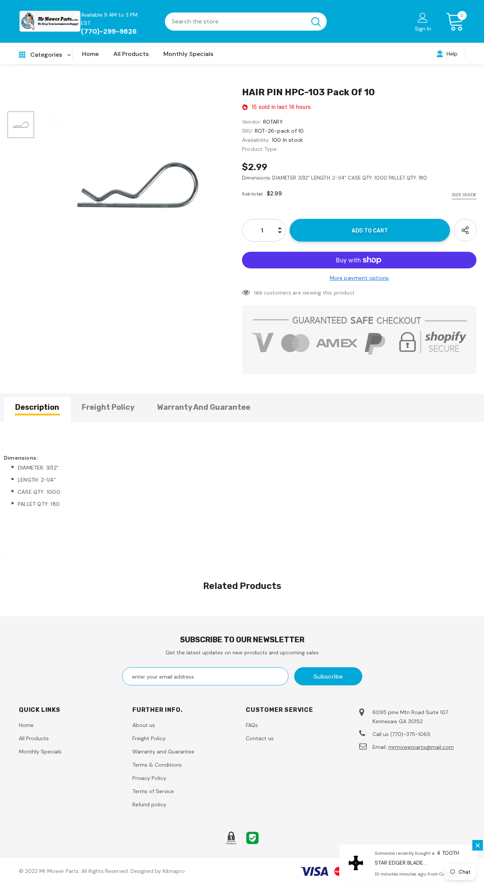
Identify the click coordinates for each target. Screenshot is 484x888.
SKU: (247, 130)
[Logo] (50, 21)
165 (258, 293)
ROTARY (273, 121)
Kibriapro (174, 871)
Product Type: (260, 149)
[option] (138, 185)
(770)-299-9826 (109, 31)
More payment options (359, 277)
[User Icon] (422, 17)
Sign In (423, 28)
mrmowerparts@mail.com (421, 747)
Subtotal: (253, 194)
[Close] (477, 845)
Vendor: (251, 121)
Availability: (256, 139)
